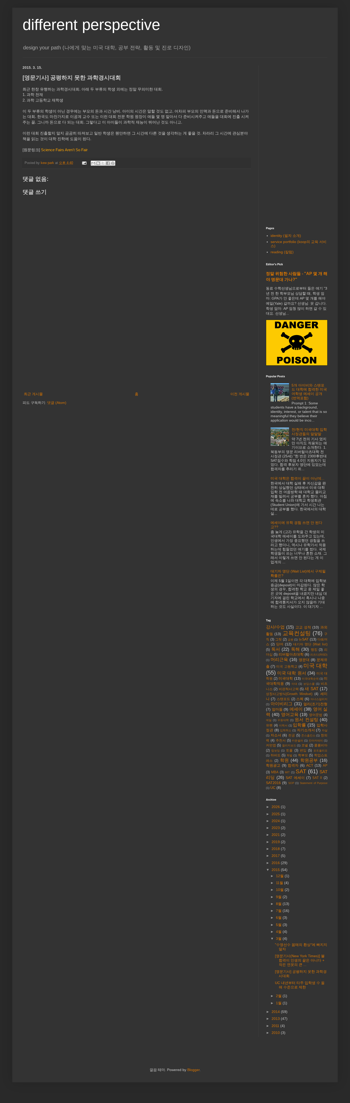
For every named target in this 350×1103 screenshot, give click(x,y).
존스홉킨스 (308, 735)
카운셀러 (297, 740)
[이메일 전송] (84, 163)
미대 (294, 683)
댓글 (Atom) (56, 403)
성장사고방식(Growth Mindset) (289, 694)
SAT (301, 771)
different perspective (91, 24)
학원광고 (273, 765)
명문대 (304, 660)
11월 (280, 883)
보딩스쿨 (309, 683)
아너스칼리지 (319, 699)
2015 (276, 870)
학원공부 (309, 760)
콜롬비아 (320, 745)
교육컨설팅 (297, 633)
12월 (280, 876)
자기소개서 (306, 730)
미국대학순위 (310, 678)
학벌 (289, 755)
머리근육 (279, 659)
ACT (309, 765)
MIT (287, 772)
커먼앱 (271, 745)
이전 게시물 (239, 394)
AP (325, 765)
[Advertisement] (137, 348)
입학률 (299, 725)
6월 (279, 918)
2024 (276, 821)
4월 (279, 932)
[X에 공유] (103, 163)
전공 (291, 735)
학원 (284, 760)
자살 (324, 730)
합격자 (293, 765)
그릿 (278, 639)
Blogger (193, 1070)
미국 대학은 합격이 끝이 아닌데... (297, 478)
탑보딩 (275, 750)
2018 (276, 849)
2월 (279, 996)
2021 (276, 835)
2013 (276, 1019)
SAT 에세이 (295, 778)
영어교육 (289, 714)
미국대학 (286, 678)
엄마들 (277, 709)
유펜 (269, 725)
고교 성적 (303, 627)
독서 (275, 649)
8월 (279, 904)
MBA (275, 772)
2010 (276, 1033)
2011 (276, 1026)
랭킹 (314, 650)
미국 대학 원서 (291, 673)
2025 (276, 814)
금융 (290, 639)
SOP (291, 783)
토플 (289, 750)
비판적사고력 (289, 689)
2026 (276, 807)
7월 (279, 911)
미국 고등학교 (286, 666)
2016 (276, 863)
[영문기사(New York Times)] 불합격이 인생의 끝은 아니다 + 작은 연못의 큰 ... (300, 960)
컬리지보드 (289, 745)
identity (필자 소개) (286, 236)
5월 (279, 925)
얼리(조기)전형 (315, 704)
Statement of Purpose (313, 783)
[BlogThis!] (98, 163)
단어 (279, 644)
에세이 (296, 709)
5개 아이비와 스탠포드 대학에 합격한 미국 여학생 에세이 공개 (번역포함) (309, 391)
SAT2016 (273, 783)
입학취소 (285, 730)
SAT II (317, 778)
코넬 (304, 745)
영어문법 (315, 715)
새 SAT (311, 688)
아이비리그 (281, 703)
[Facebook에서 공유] (107, 163)
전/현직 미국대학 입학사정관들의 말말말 (309, 431)
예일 (269, 720)
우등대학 (283, 720)
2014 (276, 1012)
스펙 (299, 699)
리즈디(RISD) (318, 654)
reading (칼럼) (282, 252)
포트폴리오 (320, 750)
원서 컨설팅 (306, 719)
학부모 (303, 755)
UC (272, 788)
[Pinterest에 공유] (112, 163)
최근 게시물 (33, 394)
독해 (295, 649)
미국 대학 (315, 666)
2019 (276, 842)
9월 (279, 897)
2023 (276, 828)
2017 (276, 856)
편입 (303, 750)
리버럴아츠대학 (291, 654)
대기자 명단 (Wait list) (310, 644)
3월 (279, 938)
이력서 (283, 725)
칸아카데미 (316, 740)
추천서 (281, 740)
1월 (279, 1003)
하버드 (276, 755)
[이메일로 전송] (93, 163)
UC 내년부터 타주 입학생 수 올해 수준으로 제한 (300, 985)
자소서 (276, 735)
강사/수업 (275, 627)
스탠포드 (283, 699)
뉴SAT (303, 639)
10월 (280, 890)
